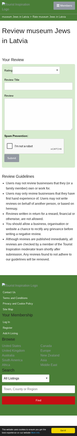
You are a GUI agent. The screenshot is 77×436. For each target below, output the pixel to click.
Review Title (11, 79)
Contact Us (9, 292)
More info (35, 432)
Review (8, 95)
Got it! (63, 430)
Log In (6, 322)
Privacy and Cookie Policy (18, 303)
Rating (16, 114)
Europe (45, 350)
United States (11, 346)
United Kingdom (13, 350)
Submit (11, 158)
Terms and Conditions (15, 298)
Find (38, 400)
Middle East (48, 365)
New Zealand (49, 355)
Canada (46, 346)
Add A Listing (10, 333)
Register (7, 327)
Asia (43, 360)
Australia (8, 355)
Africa (6, 365)
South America (12, 360)
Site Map (8, 309)
